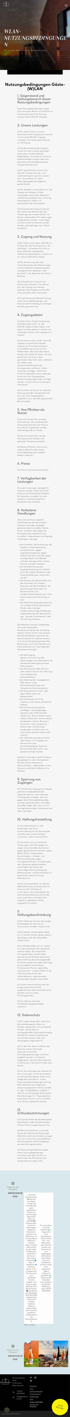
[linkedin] (31, 1380)
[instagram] (13, 1183)
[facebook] (31, 1377)
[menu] (66, 5)
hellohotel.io (16, 1413)
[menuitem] (36, 1386)
